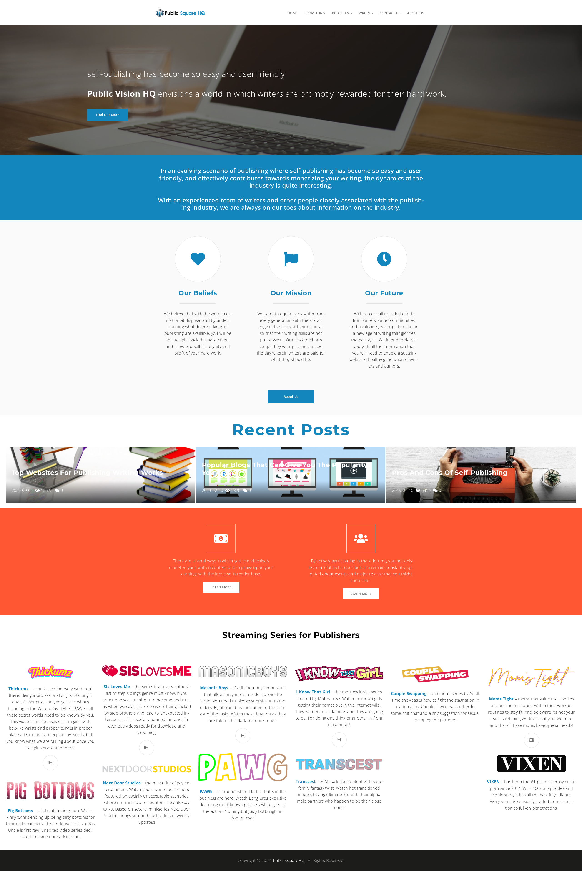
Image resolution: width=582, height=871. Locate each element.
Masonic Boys (214, 687)
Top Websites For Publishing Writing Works (87, 472)
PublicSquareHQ (289, 860)
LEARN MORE (221, 587)
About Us (291, 396)
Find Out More (107, 115)
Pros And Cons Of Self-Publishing (449, 472)
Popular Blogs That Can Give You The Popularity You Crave (285, 468)
